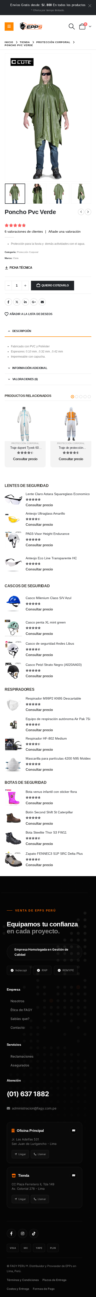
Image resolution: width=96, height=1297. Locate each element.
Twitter (17, 302)
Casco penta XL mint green (46, 622)
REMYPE (68, 970)
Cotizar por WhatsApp (25, 409)
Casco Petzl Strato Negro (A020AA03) (54, 665)
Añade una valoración (64, 231)
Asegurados (19, 1065)
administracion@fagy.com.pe (34, 1108)
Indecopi (21, 970)
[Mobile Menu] (9, 26)
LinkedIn (25, 302)
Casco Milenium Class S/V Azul (48, 598)
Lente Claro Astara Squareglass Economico (58, 494)
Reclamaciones (22, 1056)
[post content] (25, 423)
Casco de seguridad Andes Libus (50, 643)
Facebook (8, 302)
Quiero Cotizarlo (55, 285)
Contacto (17, 1027)
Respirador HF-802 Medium (46, 738)
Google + (34, 302)
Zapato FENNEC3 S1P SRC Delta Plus (54, 853)
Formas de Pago (44, 1288)
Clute (16, 258)
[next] (88, 212)
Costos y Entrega (18, 1288)
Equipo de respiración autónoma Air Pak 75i (58, 719)
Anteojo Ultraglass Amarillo (45, 513)
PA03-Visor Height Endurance (47, 534)
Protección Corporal (27, 252)
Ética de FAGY (21, 1010)
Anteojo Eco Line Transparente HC (51, 558)
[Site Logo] (31, 26)
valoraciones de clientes (24, 231)
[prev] (81, 212)
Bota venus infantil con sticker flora (51, 792)
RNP (45, 970)
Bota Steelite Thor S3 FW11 (46, 832)
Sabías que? (19, 1019)
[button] (71, 26)
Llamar (42, 1154)
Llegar (22, 1154)
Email (42, 302)
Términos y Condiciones (23, 1280)
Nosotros (17, 1001)
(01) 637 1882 (28, 1093)
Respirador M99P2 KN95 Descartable (53, 698)
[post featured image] (13, 500)
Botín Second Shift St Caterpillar (49, 812)
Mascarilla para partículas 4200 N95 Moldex (58, 758)
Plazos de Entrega (54, 1280)
